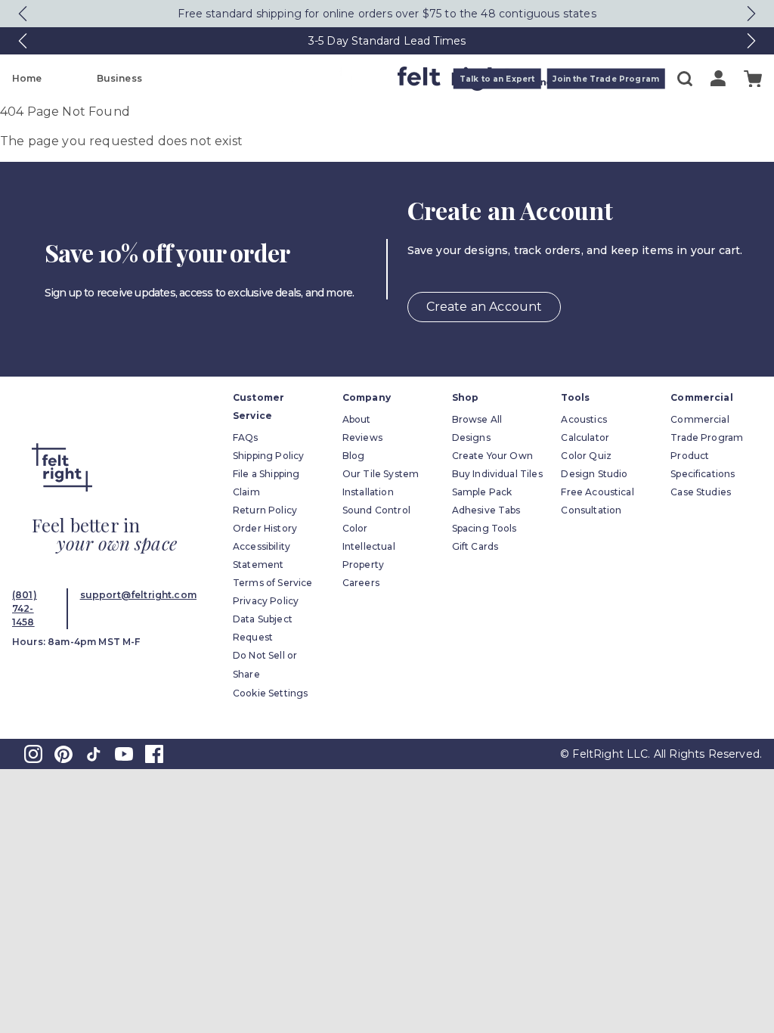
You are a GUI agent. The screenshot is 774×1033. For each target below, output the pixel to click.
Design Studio (594, 473)
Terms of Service (273, 582)
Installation (368, 492)
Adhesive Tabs (486, 510)
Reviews (362, 437)
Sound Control (376, 510)
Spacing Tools (484, 528)
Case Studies (700, 492)
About (356, 419)
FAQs (246, 437)
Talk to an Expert (497, 79)
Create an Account (484, 306)
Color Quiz (586, 455)
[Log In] (718, 78)
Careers (360, 582)
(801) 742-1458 (24, 608)
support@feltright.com (138, 594)
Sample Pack (482, 492)
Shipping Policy (268, 455)
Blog (353, 455)
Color (355, 528)
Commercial (699, 419)
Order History (265, 528)
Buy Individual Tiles (497, 473)
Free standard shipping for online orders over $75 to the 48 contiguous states (387, 13)
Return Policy (265, 510)
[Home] (327, 78)
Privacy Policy (266, 600)
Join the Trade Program (606, 79)
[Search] (684, 78)
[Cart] (753, 79)
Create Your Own (492, 455)
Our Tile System (380, 473)
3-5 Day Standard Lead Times (387, 41)
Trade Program (706, 437)
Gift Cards (475, 546)
